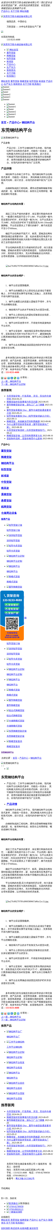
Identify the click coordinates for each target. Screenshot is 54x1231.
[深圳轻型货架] (14, 535)
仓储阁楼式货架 (14, 726)
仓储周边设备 (9, 512)
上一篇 (11, 381)
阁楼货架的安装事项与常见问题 (22, 402)
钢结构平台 (28, 122)
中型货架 (6, 481)
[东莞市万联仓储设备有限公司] (16, 16)
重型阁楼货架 (13, 705)
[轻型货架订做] (14, 525)
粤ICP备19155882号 (25, 1178)
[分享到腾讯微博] (8, 378)
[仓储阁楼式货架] (15, 721)
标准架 (10, 61)
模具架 (5, 488)
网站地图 (24, 11)
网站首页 (13, 50)
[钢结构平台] (13, 566)
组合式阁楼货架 (14, 715)
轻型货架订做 (13, 530)
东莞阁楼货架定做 (15, 736)
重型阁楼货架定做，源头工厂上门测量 (25, 405)
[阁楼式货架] (13, 576)
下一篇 (13, 384)
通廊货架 (6, 494)
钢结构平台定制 (14, 561)
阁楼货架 (11, 55)
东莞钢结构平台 (7, 752)
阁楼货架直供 (13, 746)
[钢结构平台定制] (15, 556)
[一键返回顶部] (14, 1212)
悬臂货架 (6, 500)
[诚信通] (2, 32)
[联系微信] (12, 1203)
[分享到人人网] (12, 378)
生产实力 (11, 67)
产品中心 (5, 11)
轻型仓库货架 (13, 551)
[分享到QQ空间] (2, 378)
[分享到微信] (15, 378)
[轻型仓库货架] (14, 545)
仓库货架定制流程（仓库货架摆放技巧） (27, 430)
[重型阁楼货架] (14, 587)
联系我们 (11, 76)
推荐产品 (5, 519)
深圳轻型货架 (13, 540)
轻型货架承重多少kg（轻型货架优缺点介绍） (29, 416)
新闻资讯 (11, 70)
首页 (3, 122)
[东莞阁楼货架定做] (17, 731)
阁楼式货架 (12, 582)
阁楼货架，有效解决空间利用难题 (23, 421)
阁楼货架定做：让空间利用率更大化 (24, 435)
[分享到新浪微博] (5, 378)
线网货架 (6, 506)
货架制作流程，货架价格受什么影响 (24, 438)
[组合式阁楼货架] (15, 710)
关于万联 (15, 11)
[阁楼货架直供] (14, 741)
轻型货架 (11, 58)
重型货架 (11, 52)
